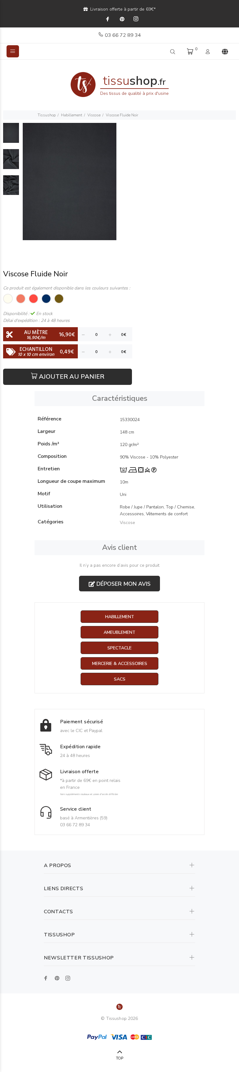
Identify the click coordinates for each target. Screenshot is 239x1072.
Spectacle (119, 648)
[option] (11, 136)
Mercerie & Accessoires (119, 664)
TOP (119, 1058)
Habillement (71, 115)
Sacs (119, 679)
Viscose (94, 115)
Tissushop (47, 115)
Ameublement (119, 632)
